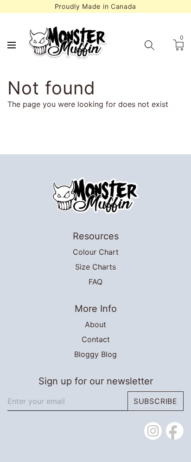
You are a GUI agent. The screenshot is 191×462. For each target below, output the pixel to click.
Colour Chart (96, 252)
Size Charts (95, 266)
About (95, 324)
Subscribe (156, 401)
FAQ (95, 281)
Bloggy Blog (95, 354)
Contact (96, 339)
